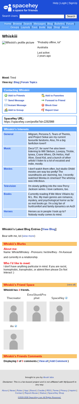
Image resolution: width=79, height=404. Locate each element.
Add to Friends (16, 95)
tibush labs (48, 377)
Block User (51, 105)
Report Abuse (31, 393)
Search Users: (10, 15)
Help (55, 3)
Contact (19, 393)
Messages (40, 23)
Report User (52, 110)
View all (43, 361)
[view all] (71, 284)
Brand (33, 390)
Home (7, 23)
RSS (49, 390)
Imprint (72, 390)
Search (71, 16)
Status (43, 393)
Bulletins (59, 23)
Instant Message (17, 105)
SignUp (73, 3)
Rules (19, 390)
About (65, 27)
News (12, 390)
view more (28, 236)
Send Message (16, 100)
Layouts (25, 27)
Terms (56, 390)
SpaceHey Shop (56, 393)
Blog (50, 23)
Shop (57, 27)
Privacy (63, 390)
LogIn (63, 3)
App (49, 27)
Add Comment (58, 361)
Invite (42, 27)
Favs (34, 27)
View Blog (48, 229)
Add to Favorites (54, 95)
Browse (17, 23)
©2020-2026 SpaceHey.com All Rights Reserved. (39, 397)
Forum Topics (29, 82)
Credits (41, 390)
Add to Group (16, 110)
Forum (70, 23)
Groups (15, 27)
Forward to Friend (55, 100)
